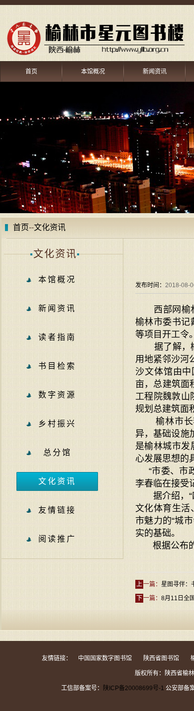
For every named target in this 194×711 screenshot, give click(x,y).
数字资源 (57, 395)
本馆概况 (93, 71)
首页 (31, 71)
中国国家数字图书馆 (105, 658)
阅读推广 (57, 539)
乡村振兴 (57, 423)
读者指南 (57, 337)
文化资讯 (57, 481)
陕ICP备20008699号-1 (133, 688)
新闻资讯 (155, 71)
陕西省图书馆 (161, 658)
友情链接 (57, 510)
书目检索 (57, 366)
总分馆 (57, 452)
